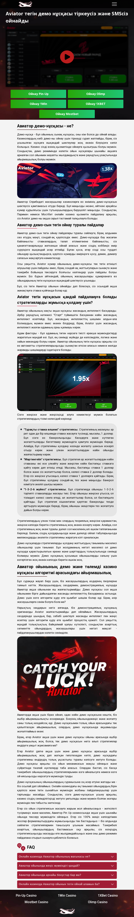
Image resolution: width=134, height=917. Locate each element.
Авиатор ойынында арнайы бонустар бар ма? (50, 875)
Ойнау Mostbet (67, 114)
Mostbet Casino (36, 902)
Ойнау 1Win (38, 104)
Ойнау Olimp (95, 94)
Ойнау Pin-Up (38, 94)
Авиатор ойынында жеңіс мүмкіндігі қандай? (49, 865)
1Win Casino (67, 895)
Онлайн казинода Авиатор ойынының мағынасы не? (54, 856)
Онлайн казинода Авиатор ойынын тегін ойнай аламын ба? (59, 884)
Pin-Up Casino (26, 895)
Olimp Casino (98, 902)
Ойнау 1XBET (96, 104)
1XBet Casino (108, 895)
